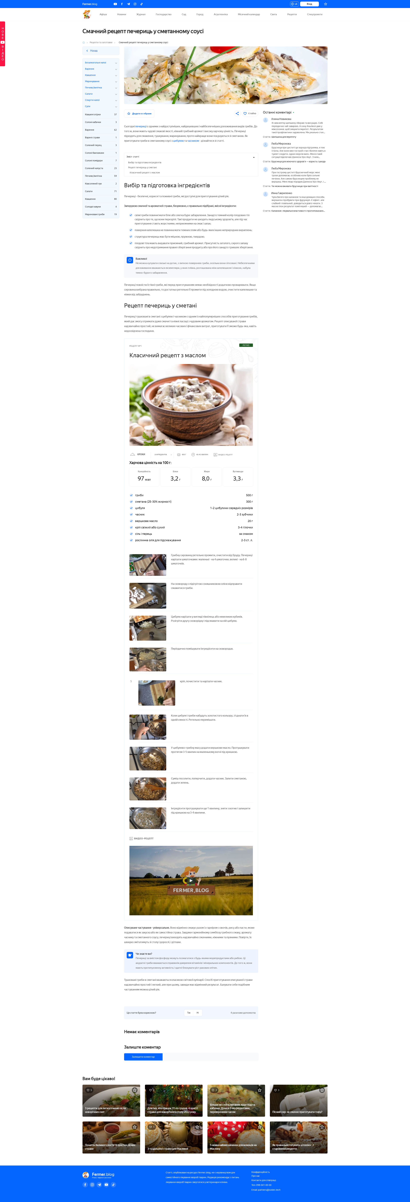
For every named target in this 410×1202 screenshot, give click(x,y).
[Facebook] (122, 4)
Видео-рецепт (225, 455)
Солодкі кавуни (101, 206)
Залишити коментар (143, 1056)
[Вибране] (326, 4)
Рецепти (292, 14)
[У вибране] (135, 1090)
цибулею (178, 140)
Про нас (255, 1176)
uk (295, 4)
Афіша (103, 14)
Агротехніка (221, 14)
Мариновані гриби (101, 214)
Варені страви (101, 137)
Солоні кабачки (101, 122)
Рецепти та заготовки (101, 42)
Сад (184, 14)
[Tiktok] (141, 4)
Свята (273, 14)
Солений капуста (101, 168)
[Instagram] (135, 4)
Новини (121, 14)
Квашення (101, 199)
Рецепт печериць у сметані (142, 167)
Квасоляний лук (101, 183)
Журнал (140, 14)
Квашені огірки (101, 114)
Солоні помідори (101, 160)
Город (200, 14)
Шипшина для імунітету (283, 137)
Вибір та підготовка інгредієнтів (144, 162)
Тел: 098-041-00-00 (261, 1185)
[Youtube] (115, 4)
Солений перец (101, 145)
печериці (140, 126)
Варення (101, 130)
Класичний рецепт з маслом (145, 172)
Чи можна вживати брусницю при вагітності (294, 186)
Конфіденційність (260, 1172)
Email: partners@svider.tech (265, 1190)
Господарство (164, 14)
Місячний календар (249, 14)
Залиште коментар (142, 1047)
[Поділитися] (237, 113)
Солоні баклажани (101, 153)
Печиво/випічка (101, 176)
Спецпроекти (314, 14)
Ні (198, 1013)
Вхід (309, 4)
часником (193, 140)
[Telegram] (128, 4)
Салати (101, 191)
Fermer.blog (87, 14)
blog (89, 4)
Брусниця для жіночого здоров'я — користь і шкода (298, 161)
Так (188, 1013)
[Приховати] (254, 157)
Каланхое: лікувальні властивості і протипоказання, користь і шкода (298, 211)
